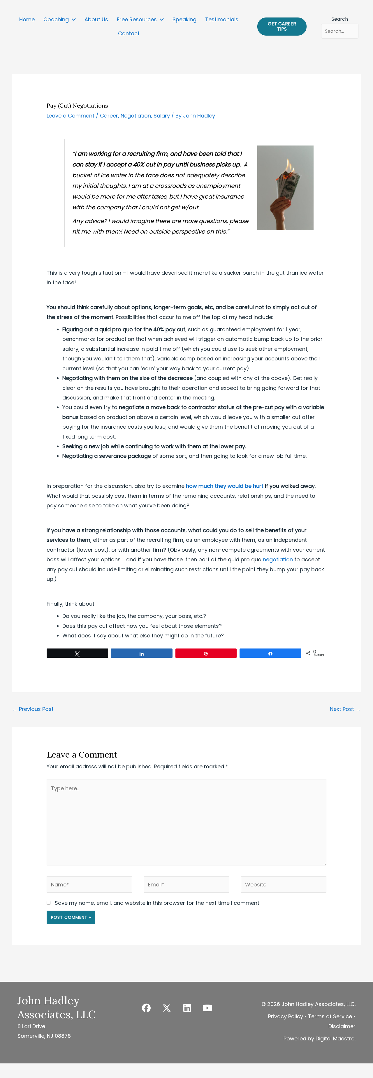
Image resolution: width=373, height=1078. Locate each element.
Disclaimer (342, 1026)
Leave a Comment (70, 115)
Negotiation (136, 115)
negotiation (278, 559)
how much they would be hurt (224, 486)
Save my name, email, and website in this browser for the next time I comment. (157, 903)
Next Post (345, 709)
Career (109, 115)
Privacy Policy (285, 1016)
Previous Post (33, 709)
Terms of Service (330, 1016)
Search (340, 19)
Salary (162, 115)
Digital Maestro (335, 1038)
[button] (146, 1008)
